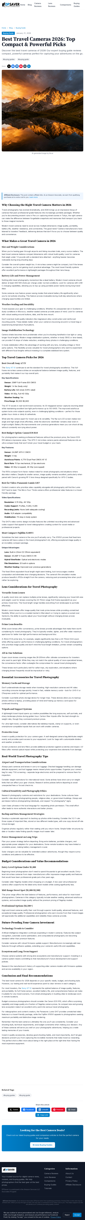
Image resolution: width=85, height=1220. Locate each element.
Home (22, 5)
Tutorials (48, 1188)
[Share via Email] (25, 66)
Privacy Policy (71, 1181)
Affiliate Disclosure (73, 1185)
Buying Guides (77, 4)
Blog (30, 5)
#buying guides (8, 59)
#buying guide (23, 59)
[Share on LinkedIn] (17, 66)
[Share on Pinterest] (21, 66)
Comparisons (65, 5)
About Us (70, 1173)
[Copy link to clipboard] (29, 66)
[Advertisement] (42, 16)
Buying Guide (21, 28)
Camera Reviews (37, 4)
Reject (67, 1215)
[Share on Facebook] (13, 66)
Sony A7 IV (10, 368)
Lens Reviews (51, 4)
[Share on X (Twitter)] (9, 66)
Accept (77, 1215)
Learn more (33, 197)
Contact (69, 1177)
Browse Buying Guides (42, 1145)
